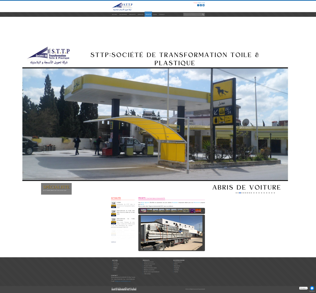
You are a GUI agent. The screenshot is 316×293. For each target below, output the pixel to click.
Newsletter (177, 265)
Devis (155, 14)
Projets (148, 14)
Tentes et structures (149, 264)
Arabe (203, 2)
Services (140, 14)
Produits (132, 14)
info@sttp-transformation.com (123, 281)
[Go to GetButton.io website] (312, 291)
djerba (119, 214)
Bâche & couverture (149, 269)
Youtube (176, 269)
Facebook (176, 267)
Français (195, 2)
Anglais (199, 2)
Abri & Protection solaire (150, 267)
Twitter (176, 271)
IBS (204, 289)
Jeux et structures (149, 262)
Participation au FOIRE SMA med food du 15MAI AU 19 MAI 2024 (126, 224)
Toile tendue (147, 273)
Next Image (204, 233)
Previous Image (139, 233)
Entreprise (123, 14)
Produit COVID (148, 265)
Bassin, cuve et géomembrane (151, 271)
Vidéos (176, 264)
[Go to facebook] (312, 288)
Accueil (114, 14)
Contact (162, 14)
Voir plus (113, 242)
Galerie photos (178, 262)
